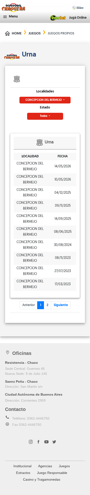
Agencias (45, 466)
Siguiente (61, 305)
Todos (44, 116)
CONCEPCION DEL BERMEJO (43, 100)
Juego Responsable (52, 473)
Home (17, 33)
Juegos (35, 33)
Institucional (22, 466)
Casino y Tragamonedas (41, 479)
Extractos (23, 473)
